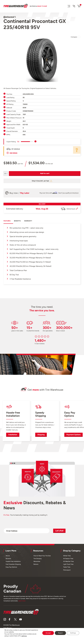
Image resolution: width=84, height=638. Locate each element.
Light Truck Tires (68, 564)
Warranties (36, 561)
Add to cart (44, 173)
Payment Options (73, 435)
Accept (48, 633)
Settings (73, 633)
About (8, 556)
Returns (35, 564)
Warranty (28, 221)
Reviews (8, 558)
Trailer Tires (66, 567)
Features (7, 221)
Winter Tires (67, 556)
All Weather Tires (68, 561)
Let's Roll (59, 531)
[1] (78, 6)
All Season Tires (68, 558)
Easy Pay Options (11, 567)
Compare (74, 37)
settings (24, 636)
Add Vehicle (13, 153)
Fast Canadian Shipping (13, 564)
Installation (12, 435)
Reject (60, 633)
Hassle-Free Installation (13, 561)
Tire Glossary (37, 558)
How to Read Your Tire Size (42, 556)
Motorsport (67, 570)
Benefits (17, 221)
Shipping (41, 435)
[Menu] (68, 6)
